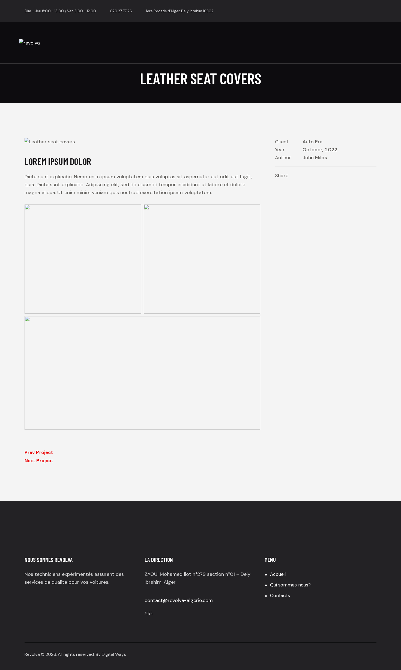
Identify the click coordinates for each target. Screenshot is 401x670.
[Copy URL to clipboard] (323, 176)
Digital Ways (114, 654)
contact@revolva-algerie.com (179, 600)
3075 (148, 613)
